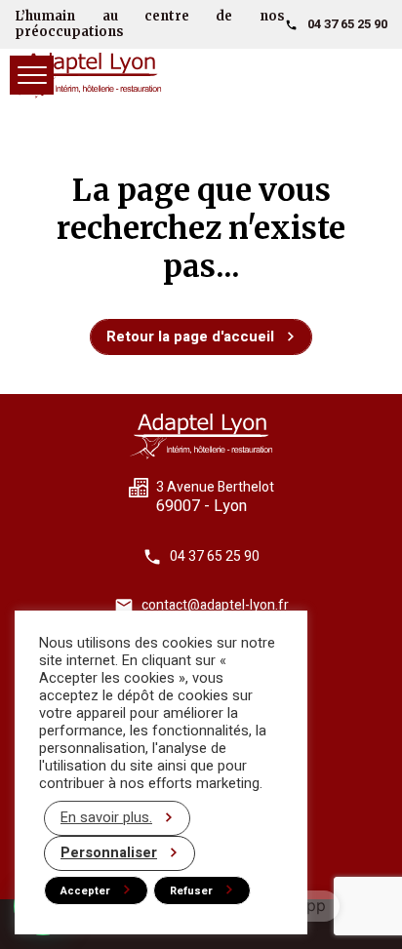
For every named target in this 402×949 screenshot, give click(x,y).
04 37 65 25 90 (347, 24)
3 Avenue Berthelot (215, 487)
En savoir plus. (106, 818)
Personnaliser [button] (108, 853)
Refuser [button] (191, 891)
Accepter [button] (85, 891)
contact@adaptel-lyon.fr (215, 605)
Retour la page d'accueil (190, 336)
